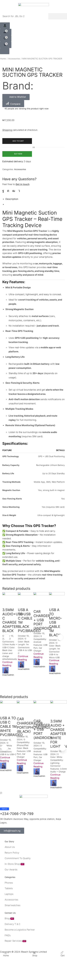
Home (3, 58)
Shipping (7, 130)
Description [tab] (11, 199)
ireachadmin (8, 675)
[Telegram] (19, 190)
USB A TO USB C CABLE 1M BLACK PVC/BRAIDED (29, 620)
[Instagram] (8, 190)
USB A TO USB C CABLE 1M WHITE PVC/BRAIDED (11, 726)
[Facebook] (3, 190)
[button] (5, 25)
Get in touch (22, 184)
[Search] (57, 16)
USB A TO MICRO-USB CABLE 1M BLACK (55, 622)
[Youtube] (13, 190)
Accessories (14, 58)
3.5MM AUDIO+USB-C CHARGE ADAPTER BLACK (13, 620)
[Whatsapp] (16, 838)
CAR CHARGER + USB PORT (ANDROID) (43, 619)
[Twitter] (6, 838)
